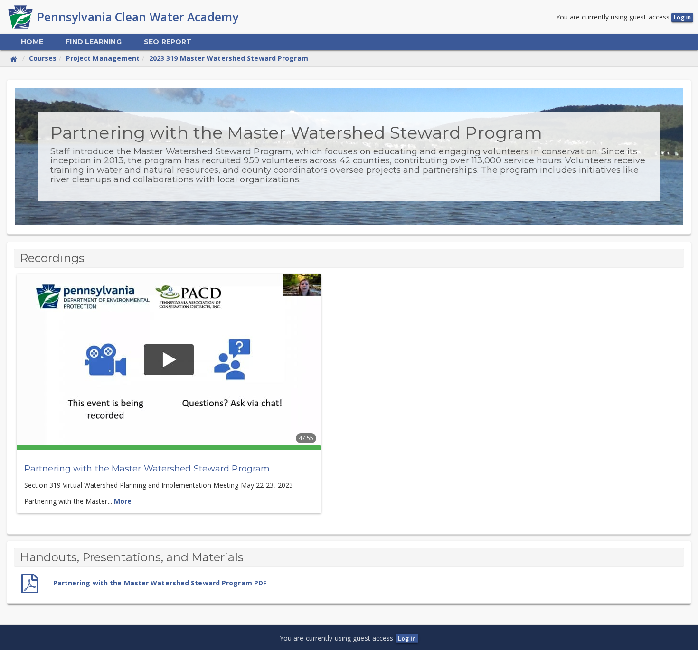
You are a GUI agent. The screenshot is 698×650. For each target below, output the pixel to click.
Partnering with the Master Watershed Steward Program (147, 468)
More (123, 501)
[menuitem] (32, 42)
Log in (682, 17)
